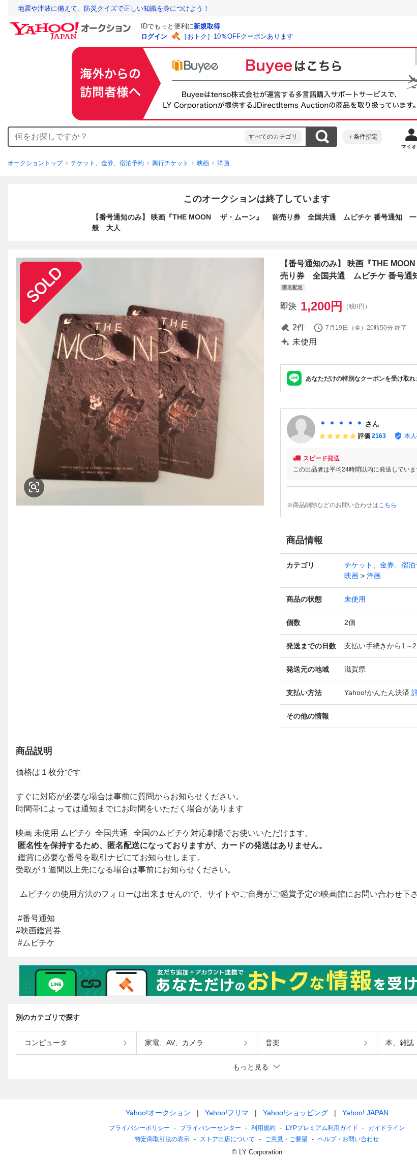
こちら (387, 505)
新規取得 (207, 26)
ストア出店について (227, 1139)
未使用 (355, 599)
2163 (379, 435)
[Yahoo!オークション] (72, 25)
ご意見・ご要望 (286, 1139)
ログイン (154, 36)
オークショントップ (35, 163)
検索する (322, 137)
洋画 (223, 163)
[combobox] (127, 137)
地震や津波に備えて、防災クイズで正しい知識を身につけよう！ (114, 8)
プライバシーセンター (210, 1127)
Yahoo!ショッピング (295, 1113)
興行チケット (170, 163)
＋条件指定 (362, 136)
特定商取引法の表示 (162, 1139)
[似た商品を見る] (34, 487)
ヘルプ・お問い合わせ (348, 1139)
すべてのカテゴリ (273, 136)
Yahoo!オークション (158, 1113)
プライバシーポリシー (139, 1127)
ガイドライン (386, 1127)
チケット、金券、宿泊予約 (107, 163)
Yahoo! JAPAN (365, 1113)
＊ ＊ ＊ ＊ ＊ (341, 424)
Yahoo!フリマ (227, 1113)
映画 (203, 163)
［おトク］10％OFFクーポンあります (237, 36)
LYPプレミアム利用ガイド (322, 1127)
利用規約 (263, 1127)
